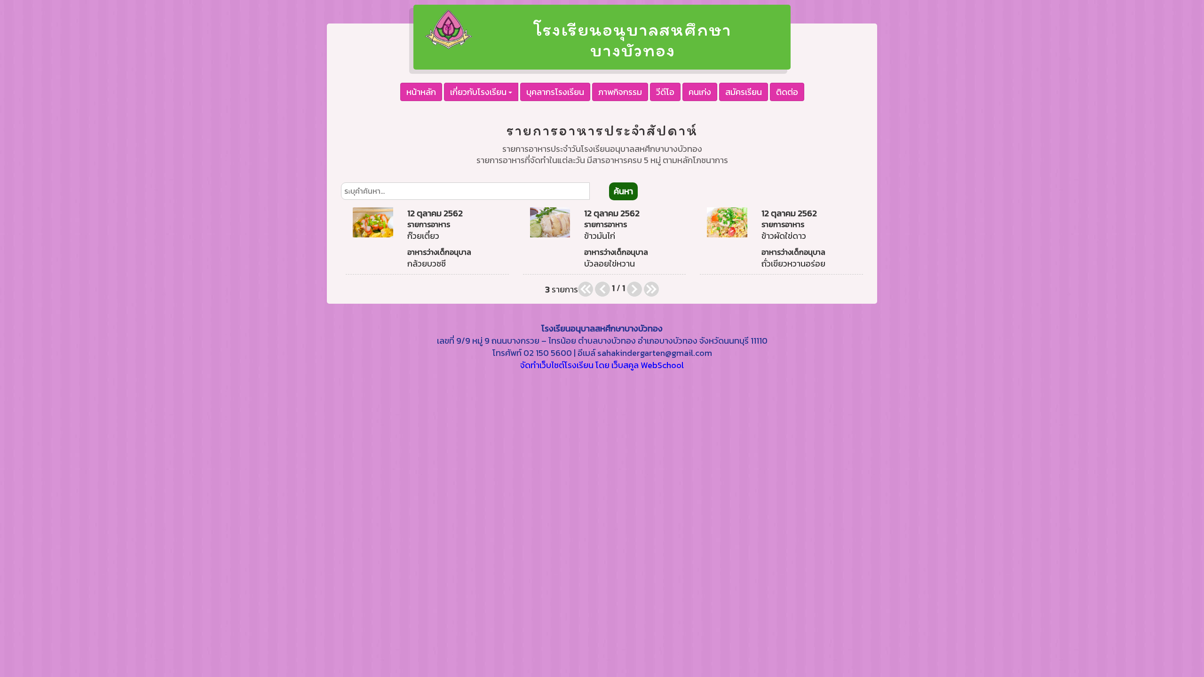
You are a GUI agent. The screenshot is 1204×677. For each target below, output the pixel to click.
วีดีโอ (665, 92)
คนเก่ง (700, 92)
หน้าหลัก (421, 92)
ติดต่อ (787, 92)
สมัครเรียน (743, 92)
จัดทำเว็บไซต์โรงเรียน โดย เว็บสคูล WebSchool (602, 365)
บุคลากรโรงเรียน (555, 92)
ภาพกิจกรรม (620, 92)
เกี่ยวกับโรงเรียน (479, 92)
